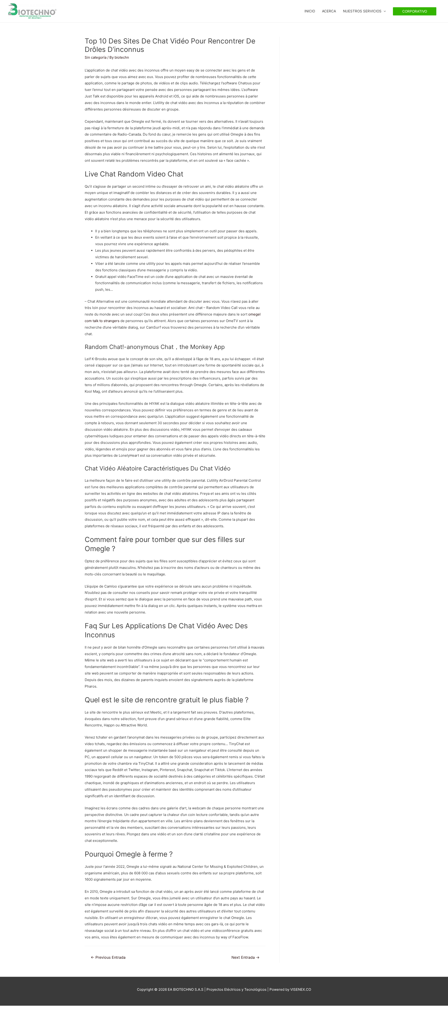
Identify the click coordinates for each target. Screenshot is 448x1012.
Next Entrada (245, 957)
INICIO (309, 11)
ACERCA (329, 11)
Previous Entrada (108, 957)
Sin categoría (95, 57)
